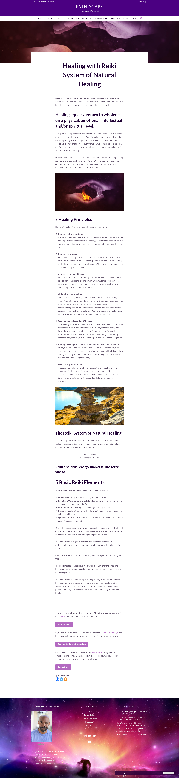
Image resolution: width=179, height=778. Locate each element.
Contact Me (63, 667)
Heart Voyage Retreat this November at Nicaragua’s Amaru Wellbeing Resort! (131, 724)
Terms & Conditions (89, 718)
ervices (63, 616)
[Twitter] (61, 679)
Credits (89, 711)
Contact (141, 2)
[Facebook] (57, 679)
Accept (168, 773)
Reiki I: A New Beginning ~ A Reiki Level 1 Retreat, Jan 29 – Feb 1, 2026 (131, 718)
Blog (134, 18)
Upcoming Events (48, 2)
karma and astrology (109, 633)
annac (121, 776)
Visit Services (64, 624)
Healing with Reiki (98, 18)
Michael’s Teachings (76, 18)
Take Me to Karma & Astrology (72, 644)
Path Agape (89, 6)
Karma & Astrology (119, 18)
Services (59, 18)
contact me (97, 652)
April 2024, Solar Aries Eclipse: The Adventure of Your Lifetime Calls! (129, 730)
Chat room (35, 2)
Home (39, 18)
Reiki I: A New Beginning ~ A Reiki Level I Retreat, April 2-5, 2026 (131, 712)
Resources (89, 722)
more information (156, 773)
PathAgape (144, 776)
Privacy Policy (89, 715)
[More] (65, 679)
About (49, 18)
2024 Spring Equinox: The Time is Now (131, 734)
